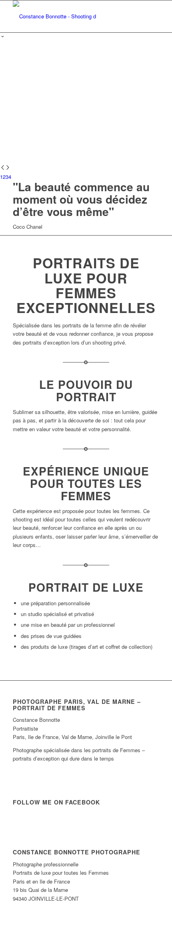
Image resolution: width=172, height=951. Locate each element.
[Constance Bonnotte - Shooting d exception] (71, 16)
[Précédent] (2, 168)
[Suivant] (7, 168)
